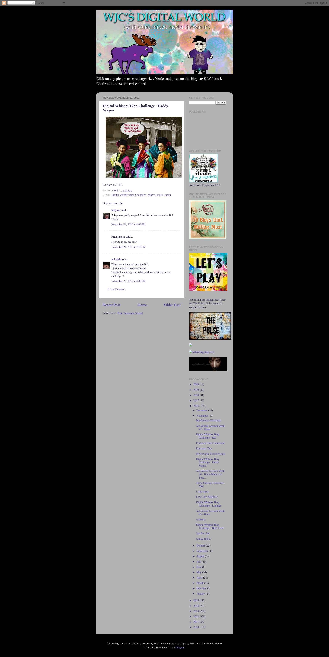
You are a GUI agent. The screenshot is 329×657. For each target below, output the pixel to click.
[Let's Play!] (208, 290)
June (199, 566)
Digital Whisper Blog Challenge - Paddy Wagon (207, 462)
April (200, 577)
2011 (196, 621)
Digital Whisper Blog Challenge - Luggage (208, 504)
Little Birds (202, 491)
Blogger (180, 647)
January (201, 593)
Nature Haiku (203, 538)
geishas (151, 194)
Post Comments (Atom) (130, 313)
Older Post (172, 305)
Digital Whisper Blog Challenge (128, 194)
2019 (196, 389)
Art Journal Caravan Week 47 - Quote (210, 427)
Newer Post (111, 305)
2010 (196, 627)
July (199, 561)
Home (142, 305)
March (200, 582)
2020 (196, 384)
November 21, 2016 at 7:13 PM (128, 247)
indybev (116, 210)
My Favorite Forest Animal (210, 453)
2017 (196, 400)
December (202, 410)
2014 (196, 605)
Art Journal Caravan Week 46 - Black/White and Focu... (210, 474)
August (201, 556)
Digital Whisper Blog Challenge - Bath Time (209, 526)
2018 (196, 395)
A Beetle (200, 519)
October (201, 545)
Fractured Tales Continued (210, 442)
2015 (196, 600)
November (203, 415)
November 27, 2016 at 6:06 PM (128, 281)
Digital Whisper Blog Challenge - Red (207, 436)
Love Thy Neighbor (207, 496)
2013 (196, 611)
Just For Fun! (203, 533)
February (202, 588)
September (203, 550)
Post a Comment (116, 289)
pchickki (116, 259)
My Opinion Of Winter (208, 420)
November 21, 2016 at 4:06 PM (128, 224)
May (199, 572)
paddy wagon (164, 194)
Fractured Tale (204, 448)
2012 (196, 616)
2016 (196, 405)
